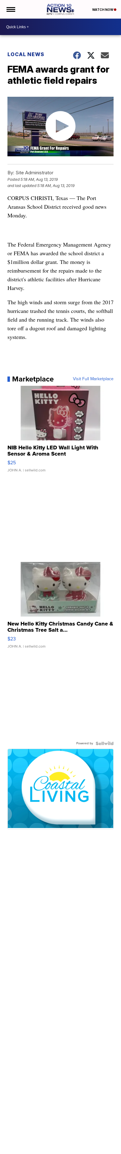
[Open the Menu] (10, 9)
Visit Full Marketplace (93, 379)
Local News (25, 54)
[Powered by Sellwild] (105, 743)
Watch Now (103, 9)
